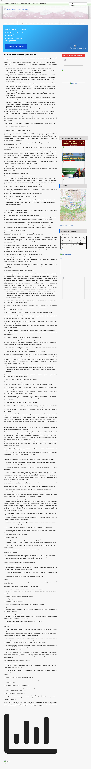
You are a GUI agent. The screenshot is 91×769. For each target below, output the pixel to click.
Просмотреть (63, 225)
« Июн (62, 250)
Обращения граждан (79, 23)
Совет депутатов (23, 23)
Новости (7, 3)
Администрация (13, 23)
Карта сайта (43, 3)
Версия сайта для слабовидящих (74, 55)
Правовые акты (49, 23)
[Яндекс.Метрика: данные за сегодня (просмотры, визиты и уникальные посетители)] (65, 254)
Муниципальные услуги (66, 23)
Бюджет (56, 23)
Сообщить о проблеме (16, 46)
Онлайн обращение (25, 3)
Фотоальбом (14, 3)
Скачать (70, 225)
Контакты (35, 3)
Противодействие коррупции (36, 23)
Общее (5, 23)
